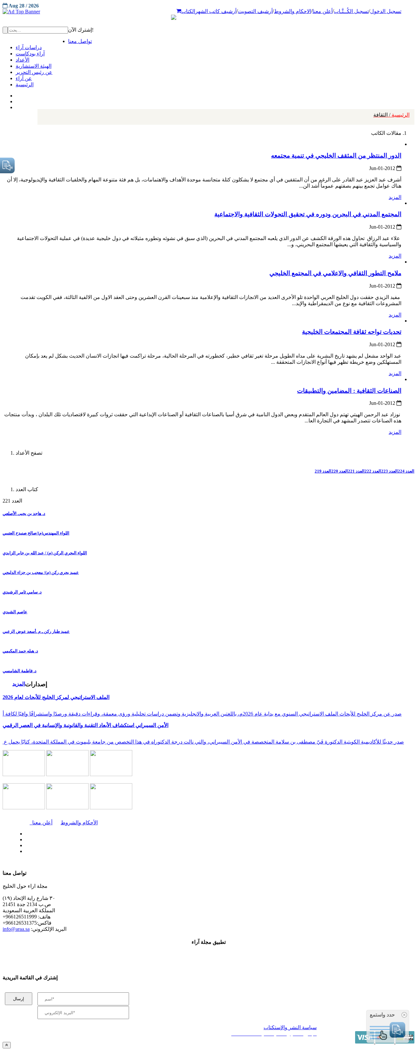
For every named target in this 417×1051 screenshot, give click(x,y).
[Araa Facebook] (24, 832)
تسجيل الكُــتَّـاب (351, 11)
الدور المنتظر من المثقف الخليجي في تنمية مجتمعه (336, 155)
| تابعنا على (120, 851)
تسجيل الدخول (385, 11)
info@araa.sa (16, 929)
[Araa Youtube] (16, 106)
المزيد (395, 197)
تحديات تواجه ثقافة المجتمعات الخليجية (351, 331)
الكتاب (188, 11)
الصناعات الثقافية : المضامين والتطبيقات (349, 390)
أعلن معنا (322, 11)
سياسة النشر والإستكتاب (290, 1027)
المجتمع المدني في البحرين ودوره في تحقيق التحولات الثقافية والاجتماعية (307, 214)
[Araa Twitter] (16, 100)
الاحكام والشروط (292, 11)
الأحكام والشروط (79, 822)
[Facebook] (15, 94)
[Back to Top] (7, 1045)
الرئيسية (391, 115)
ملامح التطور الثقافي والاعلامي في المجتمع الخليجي (335, 273)
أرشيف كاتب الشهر (216, 11)
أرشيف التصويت (255, 11)
